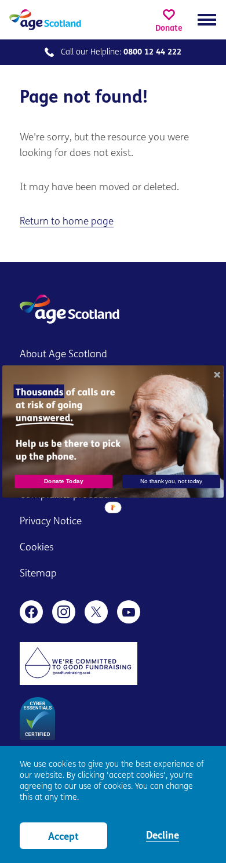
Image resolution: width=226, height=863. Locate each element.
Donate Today (63, 481)
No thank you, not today (171, 481)
